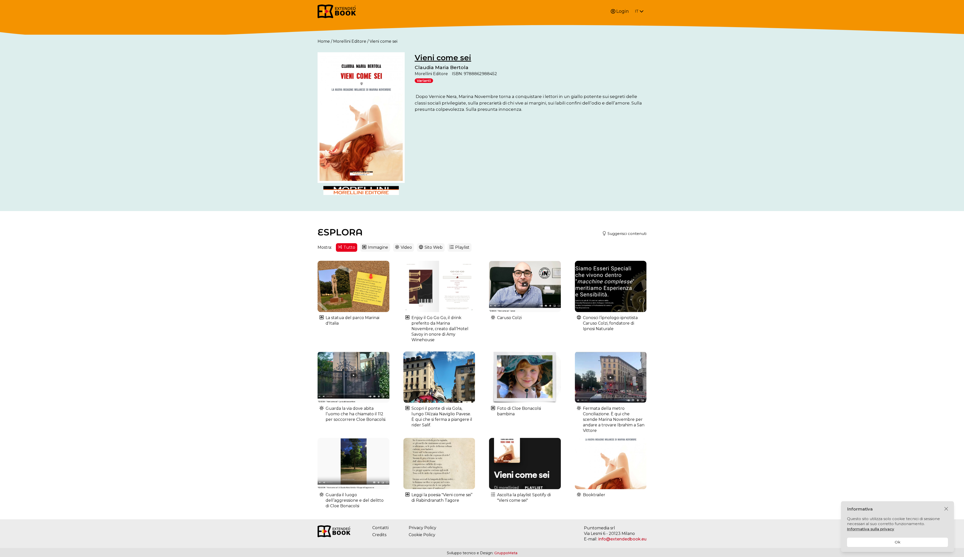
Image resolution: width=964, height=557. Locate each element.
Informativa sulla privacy (870, 529)
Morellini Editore (349, 41)
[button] (622, 233)
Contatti (380, 527)
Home (324, 41)
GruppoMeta (505, 553)
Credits (379, 534)
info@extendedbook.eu (622, 539)
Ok (897, 542)
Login (622, 11)
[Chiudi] (946, 509)
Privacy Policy (422, 527)
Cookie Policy (422, 534)
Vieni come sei (443, 57)
